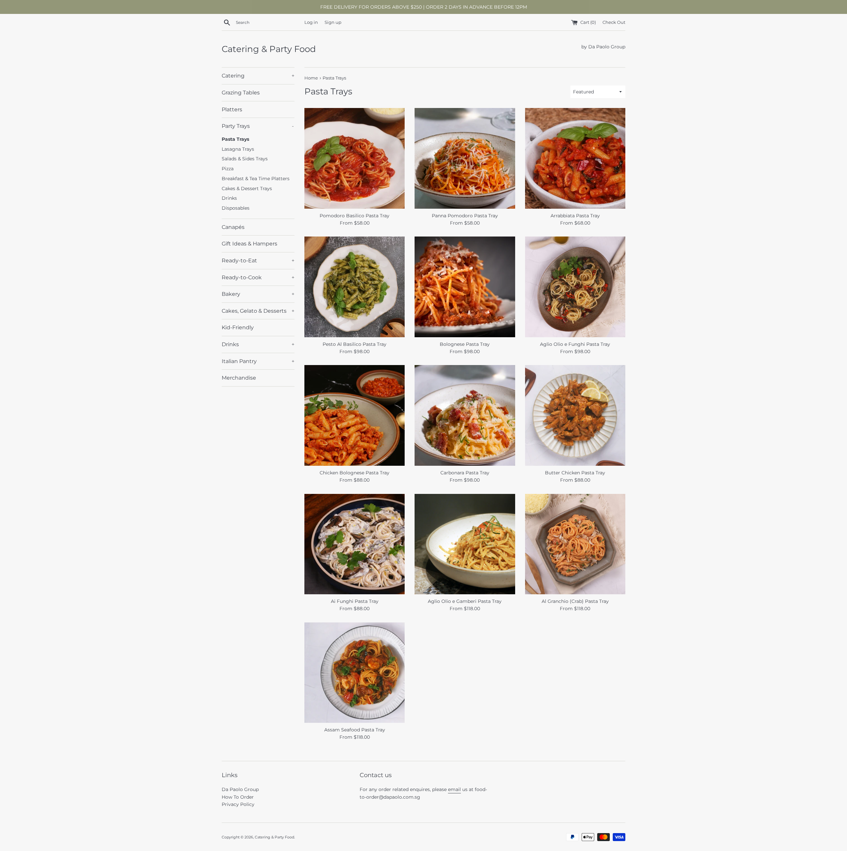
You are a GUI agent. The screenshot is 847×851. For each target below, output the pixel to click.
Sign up (333, 22)
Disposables (235, 208)
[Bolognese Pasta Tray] (465, 287)
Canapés (233, 227)
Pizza (228, 168)
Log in (311, 22)
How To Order (238, 797)
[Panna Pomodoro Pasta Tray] (465, 158)
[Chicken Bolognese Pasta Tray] (354, 415)
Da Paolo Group (240, 789)
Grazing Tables (241, 92)
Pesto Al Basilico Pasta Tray (354, 344)
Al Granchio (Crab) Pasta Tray (575, 601)
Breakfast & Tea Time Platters (256, 178)
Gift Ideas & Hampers (249, 243)
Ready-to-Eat (258, 260)
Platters (232, 109)
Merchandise (239, 378)
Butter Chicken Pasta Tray (575, 473)
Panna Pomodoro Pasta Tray (465, 216)
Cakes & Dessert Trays (247, 188)
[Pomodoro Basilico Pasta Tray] (354, 158)
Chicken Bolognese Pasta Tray (354, 473)
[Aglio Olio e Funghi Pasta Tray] (575, 287)
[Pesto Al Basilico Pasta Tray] (354, 287)
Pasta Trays (235, 139)
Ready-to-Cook (258, 277)
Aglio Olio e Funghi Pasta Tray (575, 344)
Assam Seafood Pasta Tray (354, 730)
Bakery (258, 294)
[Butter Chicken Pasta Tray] (575, 415)
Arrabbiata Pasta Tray (575, 216)
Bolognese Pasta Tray (465, 344)
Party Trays (258, 126)
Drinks (229, 198)
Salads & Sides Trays (245, 158)
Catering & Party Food (269, 49)
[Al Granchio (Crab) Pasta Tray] (575, 544)
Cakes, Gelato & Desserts (258, 311)
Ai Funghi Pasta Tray (355, 601)
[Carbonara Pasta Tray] (465, 415)
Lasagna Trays (238, 149)
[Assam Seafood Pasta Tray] (354, 672)
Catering (258, 76)
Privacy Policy (238, 804)
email (454, 789)
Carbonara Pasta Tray (464, 473)
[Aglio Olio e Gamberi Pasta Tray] (465, 544)
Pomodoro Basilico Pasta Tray (354, 216)
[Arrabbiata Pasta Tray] (575, 158)
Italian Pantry (258, 361)
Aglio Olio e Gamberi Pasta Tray (465, 601)
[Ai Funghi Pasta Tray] (354, 544)
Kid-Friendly (238, 327)
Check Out (613, 22)
